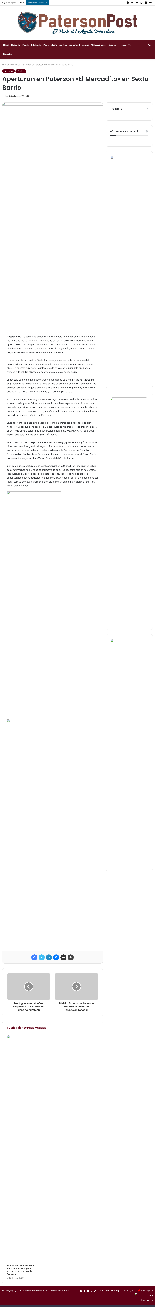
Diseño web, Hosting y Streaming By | (118, 1290)
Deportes (7, 54)
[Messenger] (56, 957)
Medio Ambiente (99, 45)
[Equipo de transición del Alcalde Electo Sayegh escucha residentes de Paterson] (20, 1149)
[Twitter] (42, 957)
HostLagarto (146, 1290)
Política (25, 45)
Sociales (63, 45)
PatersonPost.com (60, 1290)
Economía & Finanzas (79, 45)
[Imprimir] (71, 957)
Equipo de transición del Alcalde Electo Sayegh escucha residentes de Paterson (20, 1270)
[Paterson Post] (77, 23)
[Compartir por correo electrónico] (63, 957)
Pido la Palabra (50, 45)
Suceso (112, 45)
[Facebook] (34, 957)
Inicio (7, 64)
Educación (36, 45)
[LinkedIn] (49, 957)
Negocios (15, 45)
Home (6, 45)
